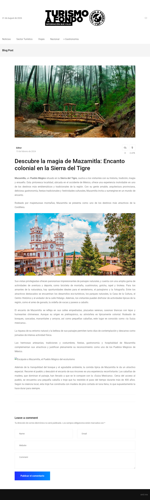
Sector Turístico (24, 39)
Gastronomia (72, 39)
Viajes (41, 39)
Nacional (54, 39)
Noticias (6, 39)
